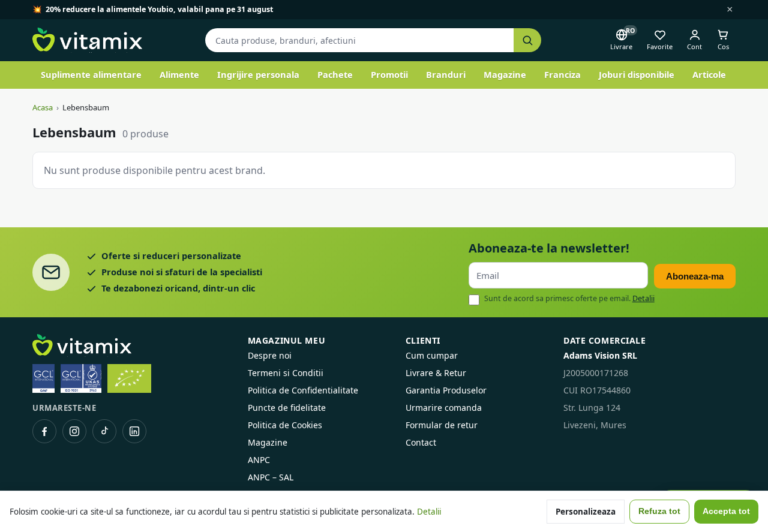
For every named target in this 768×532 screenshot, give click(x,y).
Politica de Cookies (285, 425)
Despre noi (270, 355)
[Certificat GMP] (43, 378)
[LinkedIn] (134, 431)
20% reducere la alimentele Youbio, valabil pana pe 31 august (159, 9)
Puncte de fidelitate (287, 407)
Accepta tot (726, 511)
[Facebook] (44, 431)
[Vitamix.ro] (87, 40)
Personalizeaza (586, 511)
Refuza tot (659, 511)
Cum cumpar (432, 355)
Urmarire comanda (444, 407)
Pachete (335, 74)
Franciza (562, 74)
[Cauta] (527, 40)
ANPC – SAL (270, 477)
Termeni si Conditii (285, 372)
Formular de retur (442, 425)
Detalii (643, 298)
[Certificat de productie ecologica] (129, 378)
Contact (421, 442)
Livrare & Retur (436, 372)
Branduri (446, 74)
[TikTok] (104, 431)
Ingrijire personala (258, 74)
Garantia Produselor (446, 390)
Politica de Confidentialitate (303, 390)
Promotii (389, 74)
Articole (709, 74)
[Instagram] (74, 431)
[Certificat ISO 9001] (81, 378)
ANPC (259, 459)
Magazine (505, 74)
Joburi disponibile (636, 74)
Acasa (42, 107)
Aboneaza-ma (695, 276)
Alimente (179, 74)
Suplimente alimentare (91, 74)
